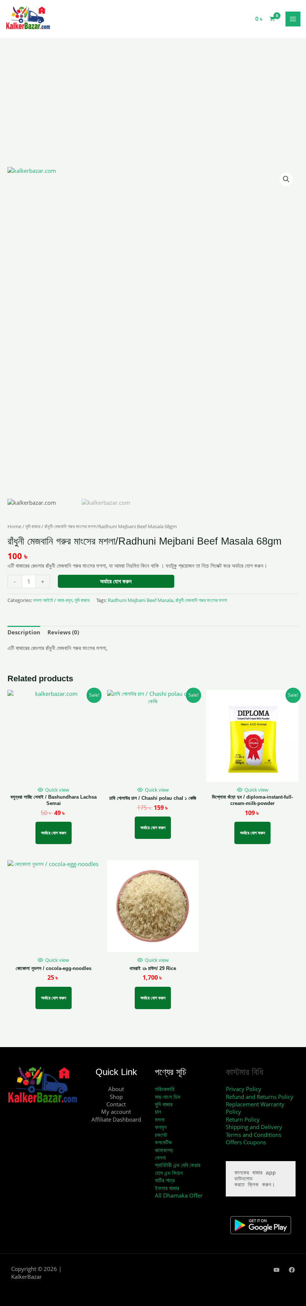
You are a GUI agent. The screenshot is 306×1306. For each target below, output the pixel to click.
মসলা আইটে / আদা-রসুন (52, 600)
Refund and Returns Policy (259, 1096)
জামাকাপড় (164, 1150)
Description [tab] (23, 632)
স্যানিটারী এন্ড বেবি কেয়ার (177, 1165)
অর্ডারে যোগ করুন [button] (53, 833)
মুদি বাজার (32, 526)
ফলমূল (161, 1127)
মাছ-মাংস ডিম (167, 1096)
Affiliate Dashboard (116, 1119)
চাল (158, 1111)
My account (116, 1111)
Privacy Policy (243, 1089)
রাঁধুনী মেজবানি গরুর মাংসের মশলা (201, 600)
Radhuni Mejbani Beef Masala (140, 600)
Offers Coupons (246, 1142)
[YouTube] (277, 1270)
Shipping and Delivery (254, 1127)
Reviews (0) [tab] (63, 632)
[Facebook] (292, 1270)
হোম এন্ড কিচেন (169, 1172)
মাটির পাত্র (165, 1180)
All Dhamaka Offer (179, 1195)
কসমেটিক (163, 1142)
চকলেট (161, 1134)
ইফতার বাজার (167, 1188)
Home (14, 526)
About (116, 1089)
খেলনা (160, 1157)
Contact (116, 1104)
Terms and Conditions (253, 1134)
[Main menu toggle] (292, 19)
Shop (116, 1096)
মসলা (160, 1119)
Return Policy (243, 1119)
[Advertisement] (153, 112)
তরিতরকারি (164, 1089)
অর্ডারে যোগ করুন (116, 581)
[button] (286, 179)
